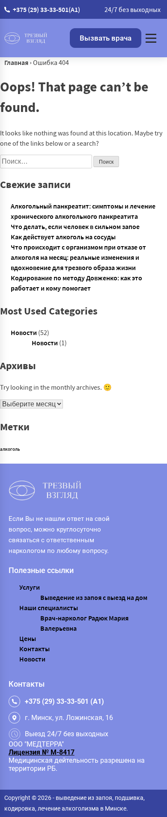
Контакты (34, 648)
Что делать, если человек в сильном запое (75, 226)
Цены (27, 638)
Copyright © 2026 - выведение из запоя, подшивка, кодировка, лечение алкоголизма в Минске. (74, 803)
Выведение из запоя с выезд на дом (93, 597)
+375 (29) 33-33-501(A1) (46, 9)
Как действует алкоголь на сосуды (63, 236)
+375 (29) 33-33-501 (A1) (64, 701)
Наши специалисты (48, 607)
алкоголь (10, 449)
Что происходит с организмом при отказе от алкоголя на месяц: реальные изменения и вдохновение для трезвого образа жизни (78, 257)
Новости (24, 332)
